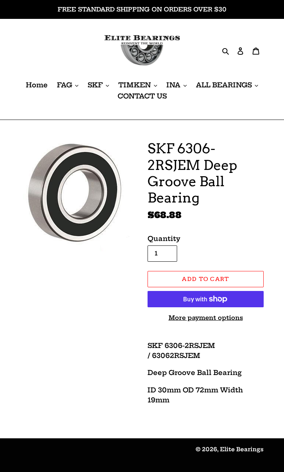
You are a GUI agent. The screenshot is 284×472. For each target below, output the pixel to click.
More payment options (206, 317)
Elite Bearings (242, 449)
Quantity (164, 238)
